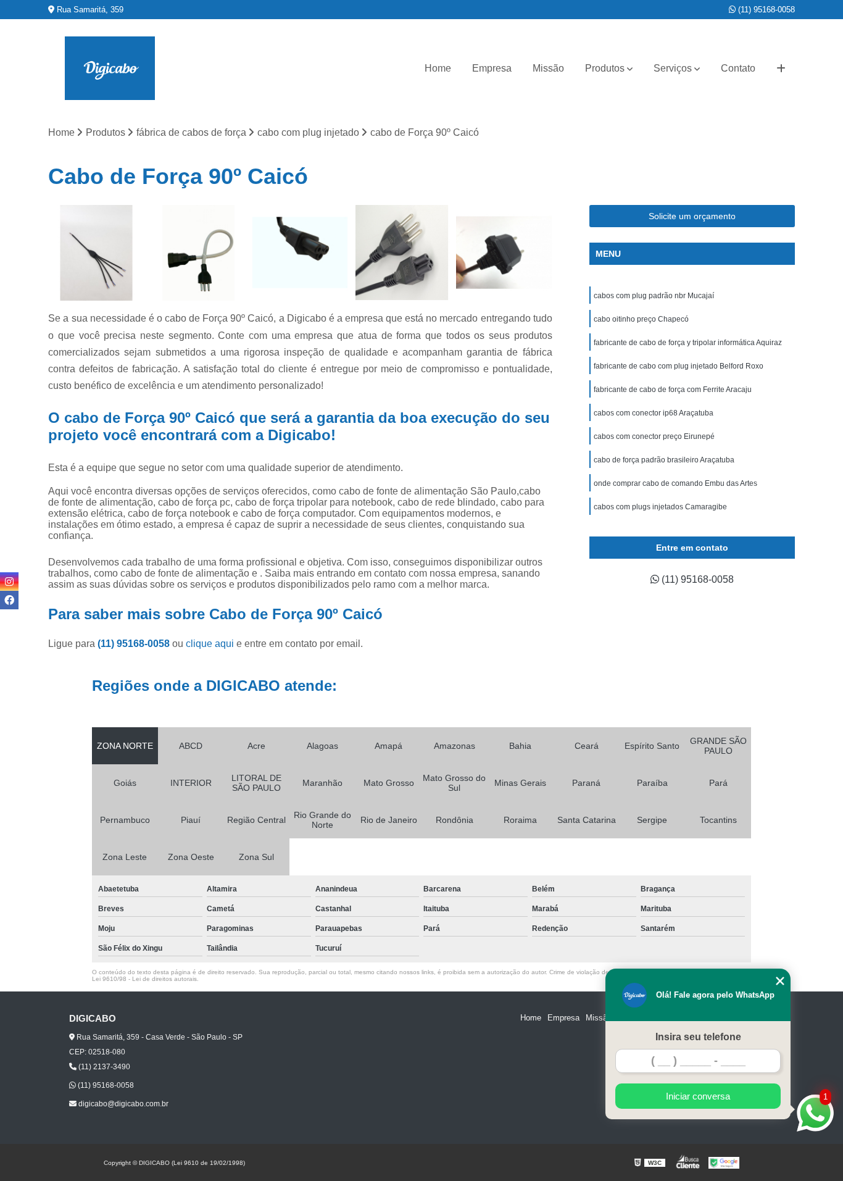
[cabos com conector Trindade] (96, 253)
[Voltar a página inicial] (110, 68)
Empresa (492, 68)
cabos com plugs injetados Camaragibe (660, 507)
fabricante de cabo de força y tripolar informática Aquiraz (688, 342)
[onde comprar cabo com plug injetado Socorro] (198, 253)
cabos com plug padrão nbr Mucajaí (654, 295)
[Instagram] (9, 581)
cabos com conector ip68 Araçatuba (653, 413)
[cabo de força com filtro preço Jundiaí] (300, 253)
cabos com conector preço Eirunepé (654, 436)
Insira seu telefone (698, 1037)
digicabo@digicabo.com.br (122, 1104)
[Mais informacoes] (781, 68)
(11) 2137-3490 (103, 1066)
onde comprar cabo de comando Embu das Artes (675, 483)
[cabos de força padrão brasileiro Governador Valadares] (402, 253)
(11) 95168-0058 (765, 9)
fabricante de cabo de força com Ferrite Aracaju (673, 389)
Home (438, 68)
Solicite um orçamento (692, 216)
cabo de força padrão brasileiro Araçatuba (664, 460)
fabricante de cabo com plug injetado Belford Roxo (678, 366)
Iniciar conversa (698, 1096)
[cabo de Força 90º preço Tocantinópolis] (504, 253)
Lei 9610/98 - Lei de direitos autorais (144, 978)
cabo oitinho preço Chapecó (641, 319)
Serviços (673, 68)
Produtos (605, 68)
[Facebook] (9, 600)
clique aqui (210, 643)
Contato (738, 68)
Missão (548, 68)
